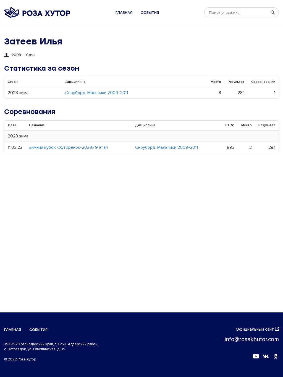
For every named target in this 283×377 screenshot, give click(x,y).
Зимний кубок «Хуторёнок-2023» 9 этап (68, 147)
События (150, 12)
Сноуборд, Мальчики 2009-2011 (96, 92)
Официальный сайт (255, 329)
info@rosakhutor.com (252, 339)
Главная (124, 12)
